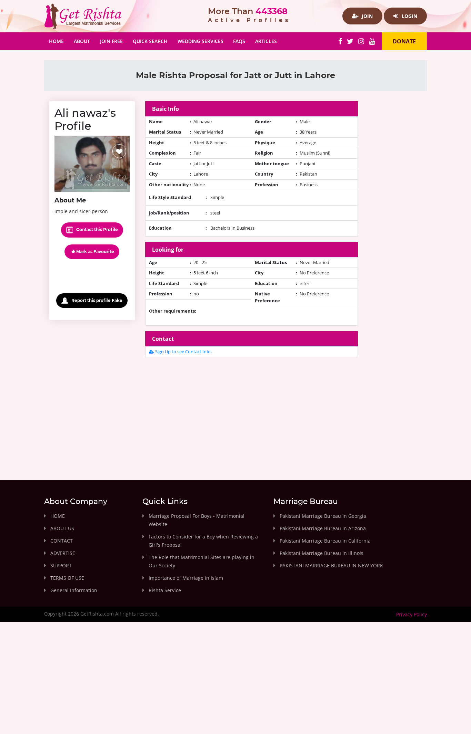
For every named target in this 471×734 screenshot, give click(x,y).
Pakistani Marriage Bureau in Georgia (323, 516)
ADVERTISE (62, 553)
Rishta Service (165, 590)
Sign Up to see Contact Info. (183, 351)
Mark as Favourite (94, 251)
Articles (266, 41)
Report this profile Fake (96, 300)
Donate (404, 41)
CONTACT (61, 540)
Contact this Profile (96, 229)
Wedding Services (200, 41)
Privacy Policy (411, 614)
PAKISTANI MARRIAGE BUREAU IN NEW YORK (331, 565)
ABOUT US (62, 528)
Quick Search (150, 41)
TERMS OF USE (67, 578)
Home (59, 41)
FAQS (239, 41)
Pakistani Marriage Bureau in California (325, 540)
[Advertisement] (251, 411)
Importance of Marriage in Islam (186, 578)
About (82, 41)
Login (408, 16)
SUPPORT (61, 565)
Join (366, 16)
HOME (57, 516)
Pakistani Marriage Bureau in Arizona (323, 528)
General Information (73, 590)
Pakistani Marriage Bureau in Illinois (321, 553)
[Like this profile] (119, 151)
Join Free (111, 41)
